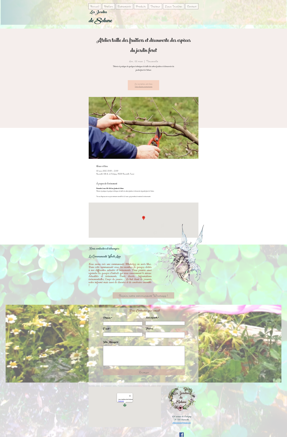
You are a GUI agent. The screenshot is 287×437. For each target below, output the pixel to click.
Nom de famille (151, 318)
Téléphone (149, 329)
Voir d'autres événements (143, 86)
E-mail (106, 329)
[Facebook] (181, 434)
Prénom (107, 318)
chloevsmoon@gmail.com (181, 422)
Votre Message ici (110, 342)
